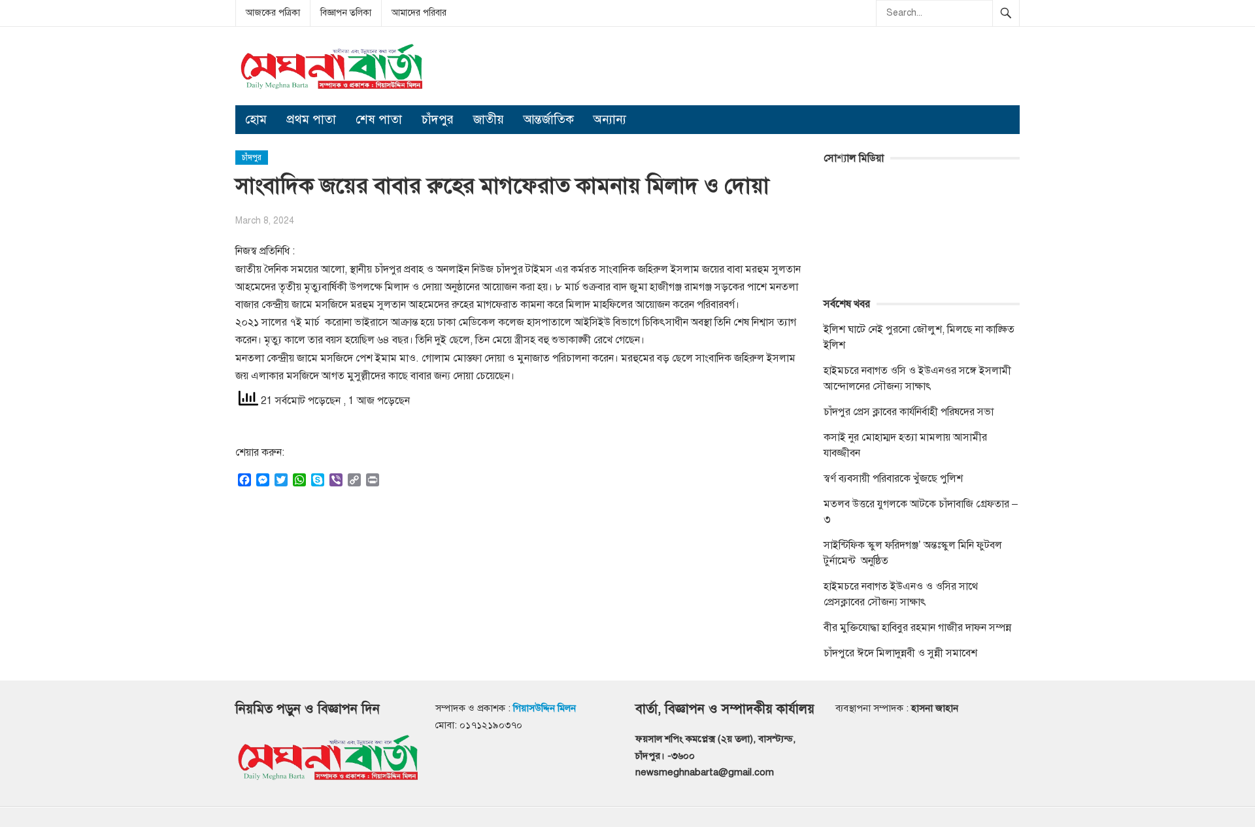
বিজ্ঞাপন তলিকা (345, 12)
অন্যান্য (610, 119)
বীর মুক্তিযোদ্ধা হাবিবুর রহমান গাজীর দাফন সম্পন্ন (917, 627)
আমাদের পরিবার (419, 12)
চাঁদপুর (438, 119)
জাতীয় (488, 119)
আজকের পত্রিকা (273, 12)
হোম (256, 119)
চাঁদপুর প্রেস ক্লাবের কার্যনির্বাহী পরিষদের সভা (909, 411)
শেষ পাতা (379, 119)
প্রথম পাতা (311, 119)
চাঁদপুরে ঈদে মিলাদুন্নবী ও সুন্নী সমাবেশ (900, 653)
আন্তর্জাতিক (549, 119)
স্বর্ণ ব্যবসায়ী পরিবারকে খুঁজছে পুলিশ (893, 478)
